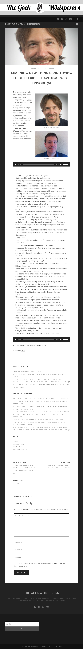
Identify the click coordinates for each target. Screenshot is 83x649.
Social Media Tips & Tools (64, 598)
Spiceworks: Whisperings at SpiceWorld (36, 601)
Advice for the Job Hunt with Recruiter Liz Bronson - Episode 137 (41, 382)
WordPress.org (20, 449)
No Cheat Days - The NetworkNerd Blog (30, 406)
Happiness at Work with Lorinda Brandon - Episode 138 (37, 379)
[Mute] (61, 164)
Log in (15, 441)
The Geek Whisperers (22, 24)
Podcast (50, 69)
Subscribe (60, 601)
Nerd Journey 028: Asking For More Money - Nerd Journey (38, 427)
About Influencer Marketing (20, 598)
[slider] (66, 164)
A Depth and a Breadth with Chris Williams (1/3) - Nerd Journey (40, 399)
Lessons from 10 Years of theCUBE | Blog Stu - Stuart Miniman (40, 411)
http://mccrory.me (52, 333)
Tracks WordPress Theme (32, 646)
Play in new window (28, 345)
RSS (23, 351)
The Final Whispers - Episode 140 (27, 371)
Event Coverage (43, 598)
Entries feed (18, 444)
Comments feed (19, 447)
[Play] (16, 164)
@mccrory (36, 333)
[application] (41, 164)
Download (41, 345)
